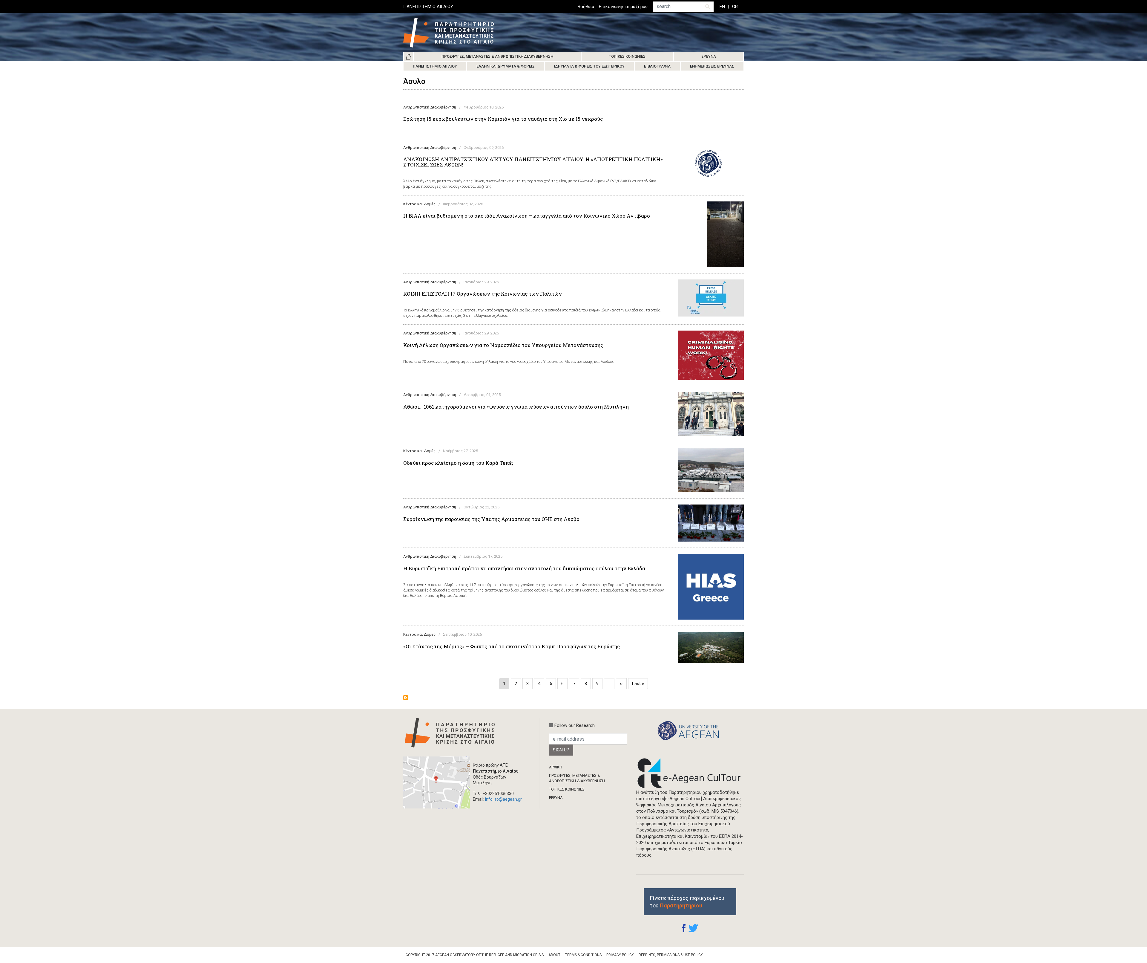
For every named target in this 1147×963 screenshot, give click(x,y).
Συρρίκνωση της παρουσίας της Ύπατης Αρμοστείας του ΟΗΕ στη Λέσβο (491, 519)
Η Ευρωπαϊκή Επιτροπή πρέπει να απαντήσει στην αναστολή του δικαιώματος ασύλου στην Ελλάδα (524, 568)
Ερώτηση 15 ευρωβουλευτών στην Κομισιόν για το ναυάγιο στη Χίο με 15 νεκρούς (503, 119)
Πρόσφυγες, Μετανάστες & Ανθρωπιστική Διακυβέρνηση (497, 56)
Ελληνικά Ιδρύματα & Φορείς (505, 66)
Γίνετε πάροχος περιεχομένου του (687, 902)
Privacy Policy (620, 955)
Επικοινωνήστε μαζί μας (623, 6)
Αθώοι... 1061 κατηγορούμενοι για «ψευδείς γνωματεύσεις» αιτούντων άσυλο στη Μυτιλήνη (516, 406)
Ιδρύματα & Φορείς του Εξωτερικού (589, 66)
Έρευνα (708, 56)
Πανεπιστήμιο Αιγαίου (435, 66)
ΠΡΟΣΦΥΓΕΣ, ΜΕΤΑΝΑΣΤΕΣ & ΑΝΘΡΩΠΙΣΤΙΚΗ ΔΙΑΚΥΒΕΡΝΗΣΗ (577, 778)
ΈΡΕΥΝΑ (556, 797)
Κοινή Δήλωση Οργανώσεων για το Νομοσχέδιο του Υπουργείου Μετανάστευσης (503, 345)
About (554, 955)
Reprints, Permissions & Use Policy (671, 955)
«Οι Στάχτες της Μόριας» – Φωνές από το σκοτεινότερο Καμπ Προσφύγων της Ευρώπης (511, 646)
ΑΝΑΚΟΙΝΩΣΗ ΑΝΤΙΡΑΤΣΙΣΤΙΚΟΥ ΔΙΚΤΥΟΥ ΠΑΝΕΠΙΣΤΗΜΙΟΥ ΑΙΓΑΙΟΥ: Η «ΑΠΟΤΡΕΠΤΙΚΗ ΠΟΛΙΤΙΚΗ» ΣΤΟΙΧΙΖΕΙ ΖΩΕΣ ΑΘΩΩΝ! (533, 162)
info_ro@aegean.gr (503, 799)
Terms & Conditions (583, 955)
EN (722, 6)
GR (735, 6)
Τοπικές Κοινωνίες (627, 56)
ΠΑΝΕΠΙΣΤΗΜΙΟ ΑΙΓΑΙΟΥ (428, 6)
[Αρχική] (453, 33)
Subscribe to (405, 697)
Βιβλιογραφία (657, 66)
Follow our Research (574, 725)
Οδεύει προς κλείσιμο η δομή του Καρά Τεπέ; (458, 463)
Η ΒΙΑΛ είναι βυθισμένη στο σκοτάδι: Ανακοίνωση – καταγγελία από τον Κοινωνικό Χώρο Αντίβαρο (526, 215)
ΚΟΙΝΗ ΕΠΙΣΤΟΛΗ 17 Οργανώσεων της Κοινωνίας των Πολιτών (482, 293)
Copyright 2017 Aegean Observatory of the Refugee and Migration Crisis (475, 955)
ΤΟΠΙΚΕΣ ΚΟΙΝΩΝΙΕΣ (567, 789)
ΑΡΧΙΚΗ (555, 767)
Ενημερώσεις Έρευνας (712, 66)
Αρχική (408, 56)
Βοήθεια (586, 6)
